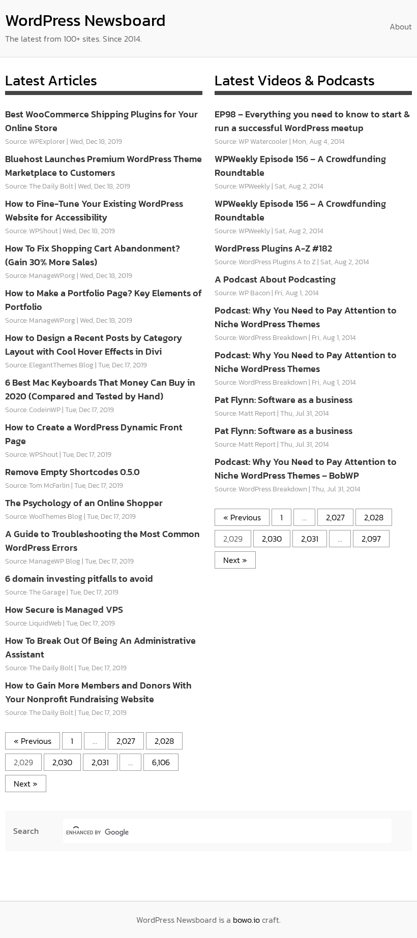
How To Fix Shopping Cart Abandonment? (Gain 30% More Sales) (92, 255)
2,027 (125, 741)
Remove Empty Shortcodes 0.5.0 (72, 472)
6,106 (161, 762)
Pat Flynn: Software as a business (283, 400)
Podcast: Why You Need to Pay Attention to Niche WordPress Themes (306, 317)
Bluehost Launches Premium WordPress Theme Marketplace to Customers (103, 165)
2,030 (62, 762)
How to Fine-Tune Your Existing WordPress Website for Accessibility (94, 210)
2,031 (100, 762)
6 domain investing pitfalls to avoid (79, 578)
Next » (26, 783)
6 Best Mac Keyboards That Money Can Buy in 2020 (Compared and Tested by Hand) (100, 389)
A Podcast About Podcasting (275, 279)
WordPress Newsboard (85, 20)
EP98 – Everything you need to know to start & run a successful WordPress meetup (312, 121)
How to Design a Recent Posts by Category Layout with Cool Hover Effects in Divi (93, 344)
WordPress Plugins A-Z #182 (273, 248)
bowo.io (246, 920)
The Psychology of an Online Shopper (84, 503)
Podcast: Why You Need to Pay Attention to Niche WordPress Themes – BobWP (306, 468)
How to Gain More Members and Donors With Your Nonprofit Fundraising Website (98, 692)
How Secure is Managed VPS (64, 609)
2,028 (164, 741)
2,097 (371, 539)
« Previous (32, 741)
